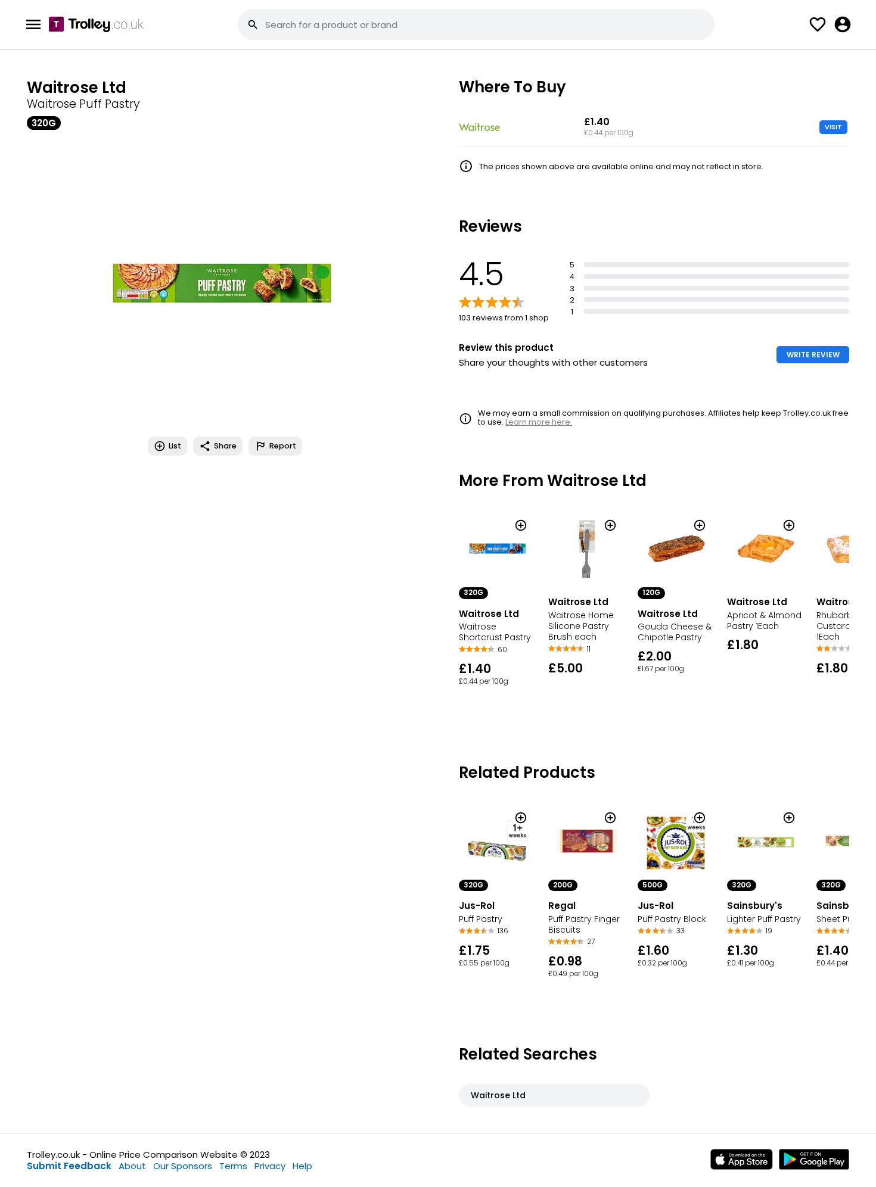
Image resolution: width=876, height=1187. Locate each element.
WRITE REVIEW (813, 355)
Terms (233, 1166)
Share (225, 445)
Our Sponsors (182, 1166)
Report (282, 445)
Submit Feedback (69, 1166)
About (132, 1166)
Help (302, 1166)
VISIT (833, 127)
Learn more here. (538, 422)
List (175, 445)
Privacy (269, 1166)
